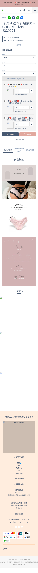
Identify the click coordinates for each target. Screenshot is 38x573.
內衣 (19, 471)
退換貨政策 (24, 562)
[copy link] (21, 17)
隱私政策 (16, 562)
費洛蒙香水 (19, 473)
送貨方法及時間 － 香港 (19, 503)
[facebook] (13, 17)
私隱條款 (30, 562)
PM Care (22, 564)
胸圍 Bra (19, 468)
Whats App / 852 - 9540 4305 (19, 520)
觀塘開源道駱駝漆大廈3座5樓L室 (19, 495)
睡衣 (19, 465)
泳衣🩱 (19, 463)
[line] (9, 17)
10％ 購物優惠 (19, 478)
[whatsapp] (17, 17)
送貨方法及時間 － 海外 (19, 505)
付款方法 (19, 508)
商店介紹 (2, 562)
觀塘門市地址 (19, 492)
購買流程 (9, 562)
